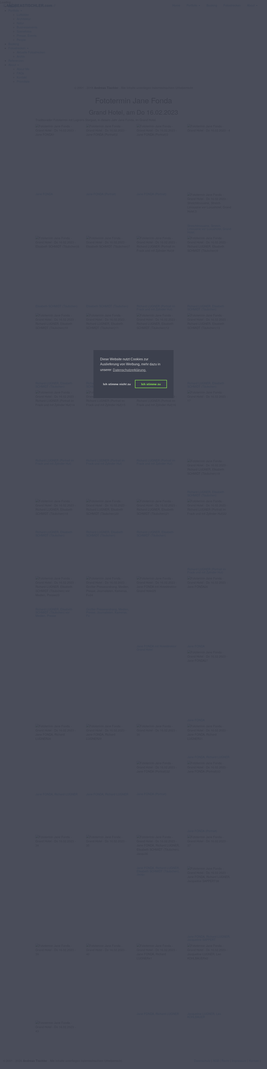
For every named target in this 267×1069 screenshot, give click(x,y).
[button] (18, 48)
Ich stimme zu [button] (151, 384)
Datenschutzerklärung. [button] (129, 370)
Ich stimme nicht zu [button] (117, 384)
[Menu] (264, 3)
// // (29, 5)
